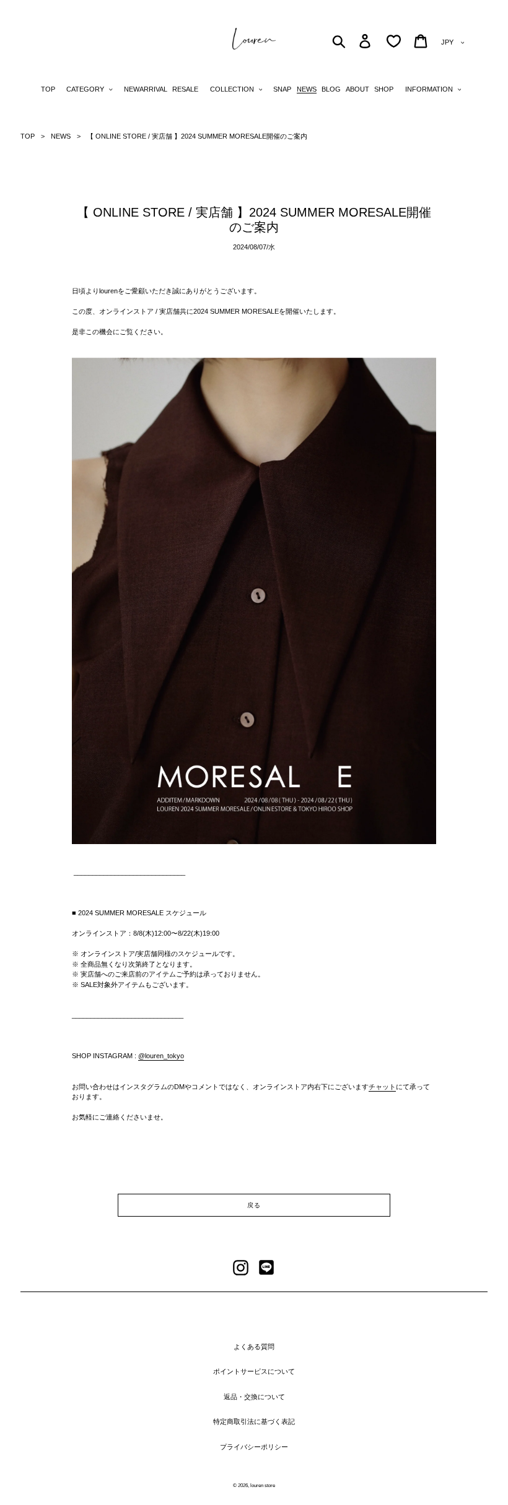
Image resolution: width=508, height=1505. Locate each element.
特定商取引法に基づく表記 (254, 1421)
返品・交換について (254, 1396)
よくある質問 (254, 1346)
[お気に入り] (393, 41)
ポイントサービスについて (254, 1371)
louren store (262, 1485)
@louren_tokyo (161, 1055)
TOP (27, 136)
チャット (382, 1086)
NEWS (61, 136)
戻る (254, 1205)
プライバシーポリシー (254, 1447)
